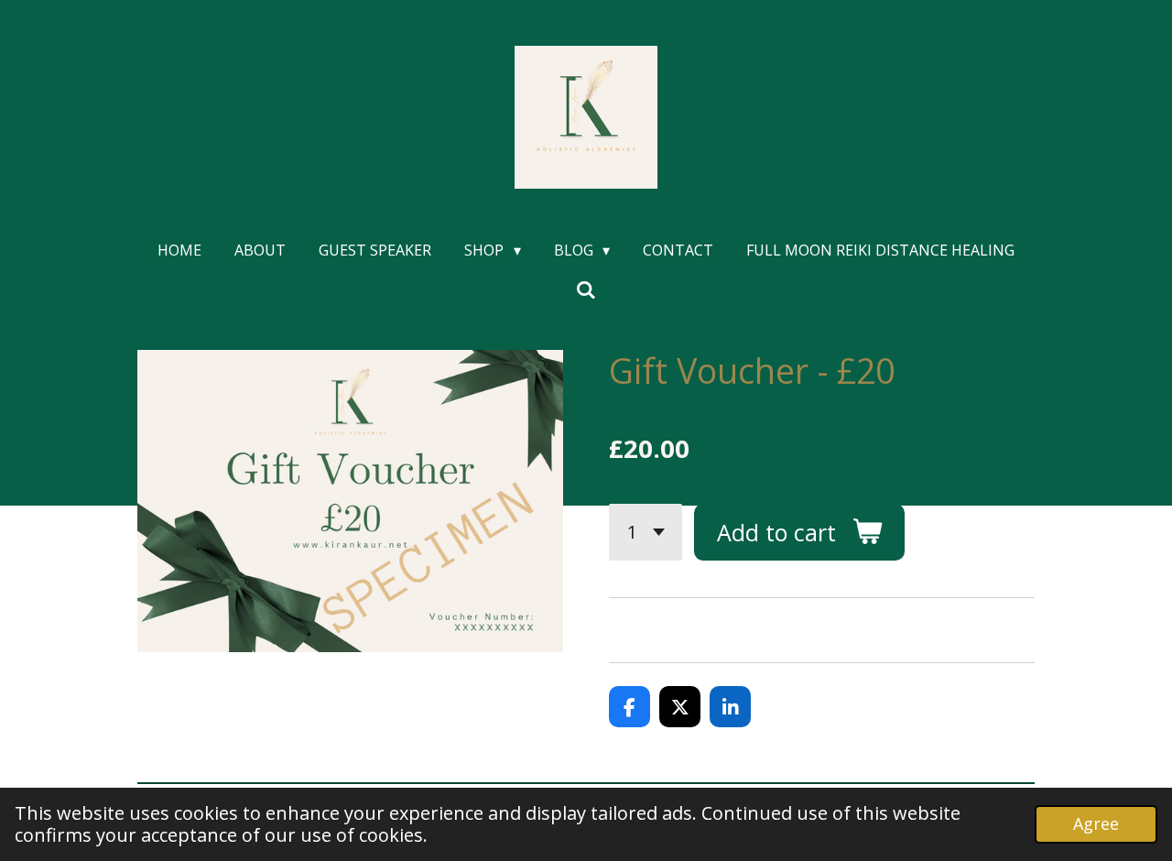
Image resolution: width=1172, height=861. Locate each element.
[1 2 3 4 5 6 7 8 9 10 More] (645, 532)
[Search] (586, 289)
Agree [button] (1096, 823)
